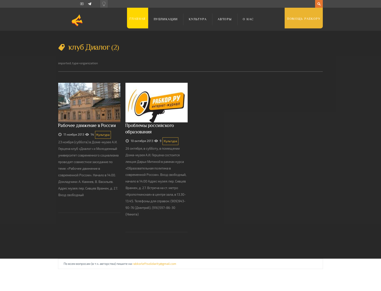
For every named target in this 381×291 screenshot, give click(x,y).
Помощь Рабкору (303, 18)
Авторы (225, 19)
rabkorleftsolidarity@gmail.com (154, 263)
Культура (198, 19)
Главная (137, 18)
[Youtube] (82, 4)
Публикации (166, 19)
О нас (248, 19)
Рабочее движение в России (87, 125)
